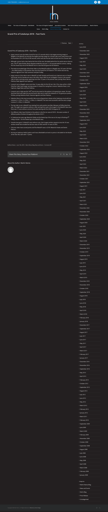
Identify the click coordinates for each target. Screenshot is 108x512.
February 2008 (84, 471)
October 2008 (84, 442)
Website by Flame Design (35, 507)
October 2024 (84, 80)
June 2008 (83, 457)
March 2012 (83, 405)
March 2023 (83, 138)
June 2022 (83, 157)
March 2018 (83, 314)
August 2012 (83, 391)
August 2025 (83, 58)
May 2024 (83, 98)
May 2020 (83, 233)
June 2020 (83, 230)
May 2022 (83, 160)
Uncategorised (84, 499)
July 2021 (83, 190)
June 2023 (83, 127)
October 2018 (84, 288)
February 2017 (84, 354)
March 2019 (83, 277)
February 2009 (84, 435)
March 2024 (83, 105)
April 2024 (83, 102)
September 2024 (85, 83)
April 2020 (83, 237)
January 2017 (84, 358)
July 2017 (83, 336)
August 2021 (83, 186)
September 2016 (85, 369)
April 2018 (83, 310)
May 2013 (83, 372)
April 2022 (83, 164)
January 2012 (84, 413)
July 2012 (83, 394)
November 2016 (85, 365)
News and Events (39, 145)
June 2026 (83, 47)
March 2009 (83, 431)
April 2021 (83, 200)
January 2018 (84, 321)
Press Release (84, 495)
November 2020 (85, 211)
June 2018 (83, 303)
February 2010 (84, 420)
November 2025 (85, 54)
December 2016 (84, 361)
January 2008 (84, 475)
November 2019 (85, 248)
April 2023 (83, 135)
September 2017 (85, 329)
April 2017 (83, 347)
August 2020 (83, 222)
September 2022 (85, 149)
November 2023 (85, 113)
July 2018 (83, 299)
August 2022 (83, 153)
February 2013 (84, 380)
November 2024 (85, 76)
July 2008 (83, 453)
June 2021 (83, 193)
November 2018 (85, 285)
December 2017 (84, 325)
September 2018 (85, 292)
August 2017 (83, 332)
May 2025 (83, 65)
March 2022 (83, 168)
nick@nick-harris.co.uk (23, 2)
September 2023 (85, 120)
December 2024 (84, 72)
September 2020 (85, 219)
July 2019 (83, 263)
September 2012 (85, 387)
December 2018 (84, 281)
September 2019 (85, 255)
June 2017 (83, 339)
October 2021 (84, 179)
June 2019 (83, 266)
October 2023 (84, 116)
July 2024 (83, 91)
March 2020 (83, 241)
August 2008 (83, 449)
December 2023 (84, 109)
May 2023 (83, 131)
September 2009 (85, 424)
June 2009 (83, 427)
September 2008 (85, 446)
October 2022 (84, 146)
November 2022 (85, 142)
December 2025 (84, 51)
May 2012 (83, 402)
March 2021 (83, 204)
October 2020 (84, 215)
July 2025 (83, 61)
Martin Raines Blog (30, 145)
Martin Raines (12, 145)
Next (69, 43)
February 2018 (84, 318)
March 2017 (83, 350)
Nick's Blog (83, 492)
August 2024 (83, 87)
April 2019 (83, 274)
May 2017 (83, 343)
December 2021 (84, 171)
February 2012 (84, 409)
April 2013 (83, 376)
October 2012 (84, 383)
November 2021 (85, 175)
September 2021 (85, 182)
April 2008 (83, 464)
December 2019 (84, 244)
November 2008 (85, 438)
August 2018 (83, 296)
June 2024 (83, 94)
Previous (64, 43)
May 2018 (83, 307)
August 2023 (83, 124)
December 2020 (84, 208)
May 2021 (83, 197)
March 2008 (83, 468)
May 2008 (83, 460)
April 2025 (83, 69)
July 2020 (83, 226)
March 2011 (83, 416)
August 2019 (83, 259)
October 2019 (84, 252)
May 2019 (83, 270)
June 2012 (83, 398)
